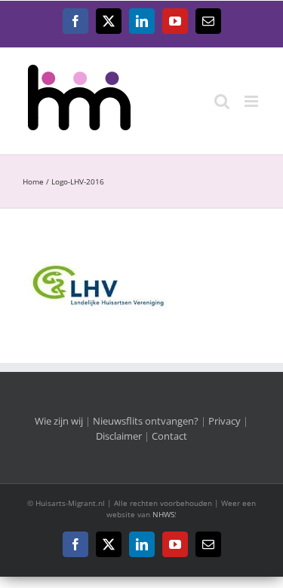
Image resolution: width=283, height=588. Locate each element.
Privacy (224, 421)
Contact (169, 436)
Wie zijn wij (59, 421)
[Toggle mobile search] (221, 101)
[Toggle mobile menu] (252, 101)
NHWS (163, 514)
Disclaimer (119, 436)
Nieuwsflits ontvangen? (145, 421)
